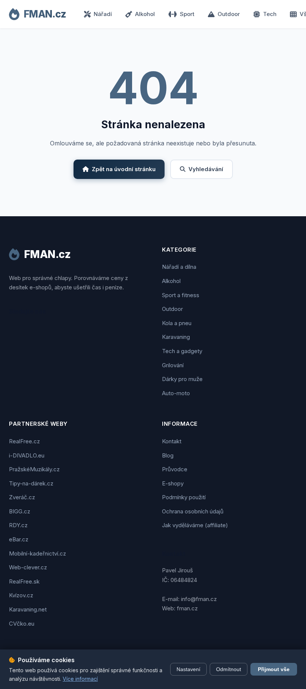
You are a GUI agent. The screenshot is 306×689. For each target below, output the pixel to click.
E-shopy (173, 483)
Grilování (173, 365)
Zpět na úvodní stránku (124, 169)
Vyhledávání (205, 169)
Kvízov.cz (21, 595)
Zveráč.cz (22, 497)
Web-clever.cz (28, 567)
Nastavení (188, 669)
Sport (187, 14)
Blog (168, 455)
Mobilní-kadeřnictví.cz (37, 553)
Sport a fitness (180, 295)
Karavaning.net (28, 609)
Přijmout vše (274, 669)
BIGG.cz (19, 511)
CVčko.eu (21, 623)
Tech (270, 14)
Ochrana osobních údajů (193, 511)
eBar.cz (18, 539)
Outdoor (229, 14)
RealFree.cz (24, 441)
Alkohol (145, 14)
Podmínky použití (184, 497)
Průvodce (174, 469)
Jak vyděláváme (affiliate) (195, 525)
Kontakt (171, 441)
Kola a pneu (176, 323)
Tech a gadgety (182, 351)
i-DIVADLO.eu (26, 455)
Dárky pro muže (182, 379)
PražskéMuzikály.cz (34, 469)
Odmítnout (228, 669)
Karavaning (176, 336)
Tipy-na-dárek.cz (31, 483)
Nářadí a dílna (179, 266)
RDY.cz (18, 525)
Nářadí (103, 14)
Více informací (80, 679)
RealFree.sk (24, 581)
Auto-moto (176, 393)
